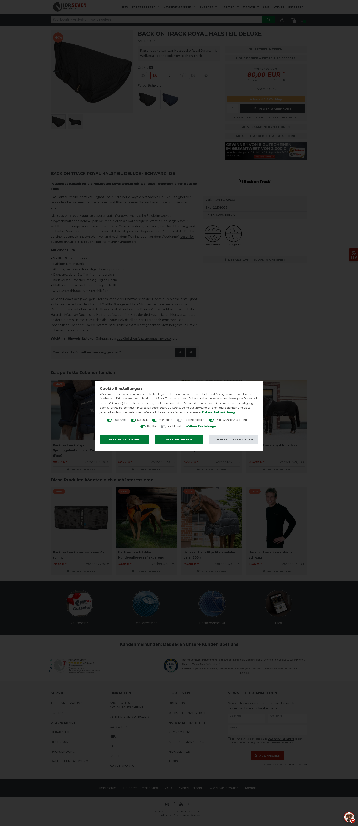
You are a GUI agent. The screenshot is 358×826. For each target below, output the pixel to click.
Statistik (142, 419)
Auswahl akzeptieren (233, 439)
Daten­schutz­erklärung (218, 412)
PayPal (151, 426)
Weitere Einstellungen (202, 426)
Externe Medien (193, 419)
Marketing (165, 419)
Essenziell (119, 419)
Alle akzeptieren (124, 439)
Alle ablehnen (179, 439)
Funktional (174, 426)
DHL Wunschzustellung (231, 419)
